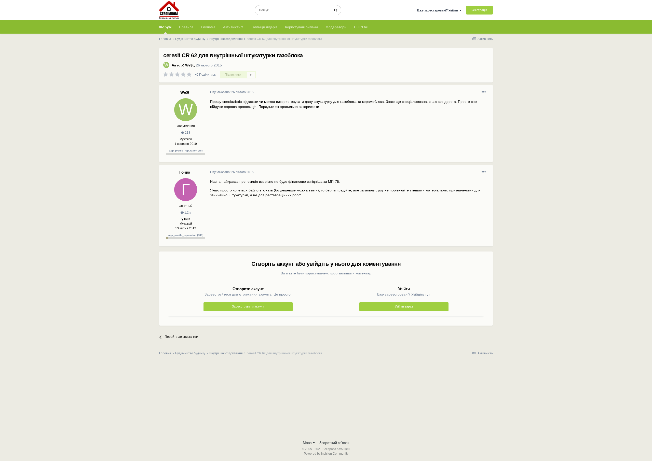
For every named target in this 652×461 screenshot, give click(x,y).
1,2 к (187, 212)
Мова (308, 443)
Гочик (184, 172)
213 (187, 132)
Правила (186, 27)
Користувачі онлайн (301, 27)
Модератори (335, 27)
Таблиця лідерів (264, 27)
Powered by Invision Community (326, 453)
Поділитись (207, 74)
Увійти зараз (404, 306)
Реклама (208, 27)
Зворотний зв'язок (334, 443)
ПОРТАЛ (361, 27)
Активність (232, 27)
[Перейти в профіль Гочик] (185, 189)
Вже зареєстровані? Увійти (438, 10)
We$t (189, 65)
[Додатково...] (484, 92)
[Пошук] (335, 10)
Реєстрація (479, 10)
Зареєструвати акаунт (248, 306)
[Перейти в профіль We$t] (166, 65)
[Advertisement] (326, 399)
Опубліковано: (232, 92)
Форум (165, 27)
